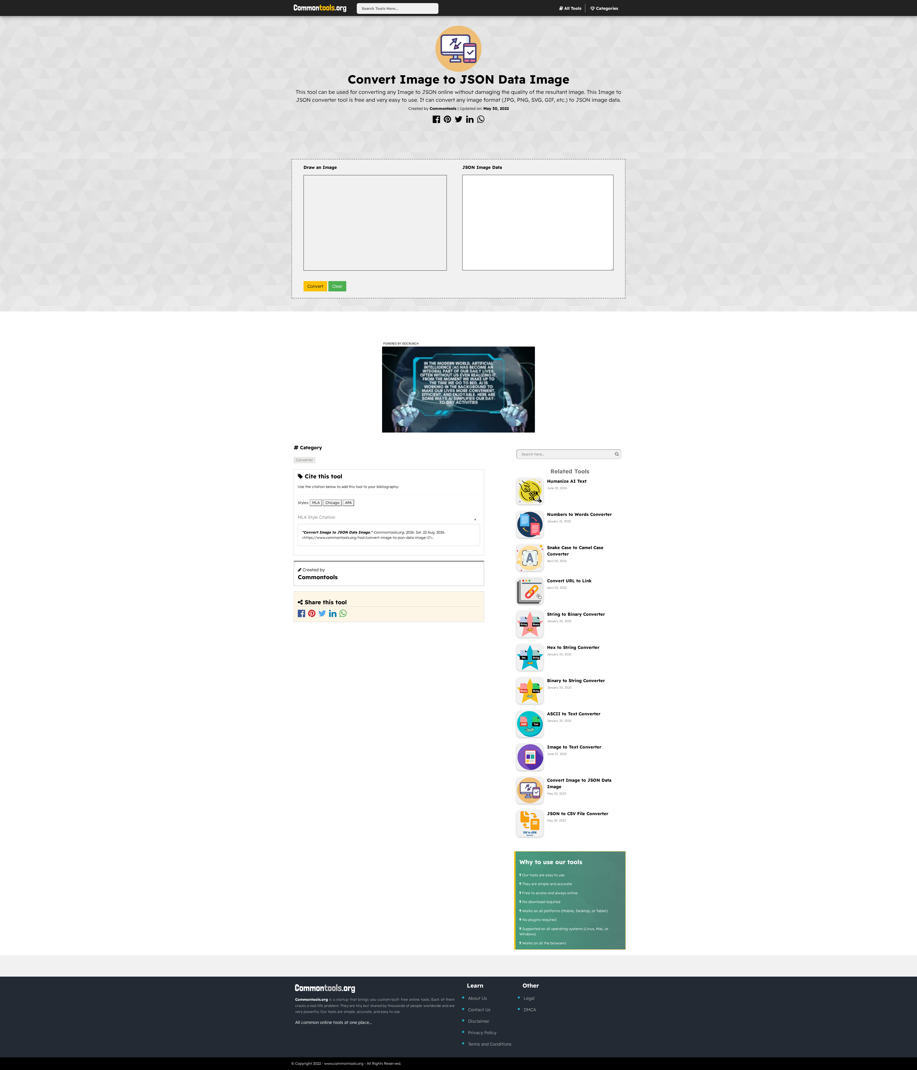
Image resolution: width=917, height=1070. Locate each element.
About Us (477, 998)
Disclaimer (478, 1021)
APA (348, 502)
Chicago (332, 502)
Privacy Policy (482, 1032)
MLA (316, 502)
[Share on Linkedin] (470, 120)
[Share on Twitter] (459, 120)
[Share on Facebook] (437, 120)
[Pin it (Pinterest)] (448, 120)
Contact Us (479, 1009)
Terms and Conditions (490, 1044)
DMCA (530, 1009)
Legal (529, 998)
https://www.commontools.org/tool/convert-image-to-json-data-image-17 (367, 537)
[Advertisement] (458, 143)
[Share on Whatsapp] (481, 120)
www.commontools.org (343, 1063)
